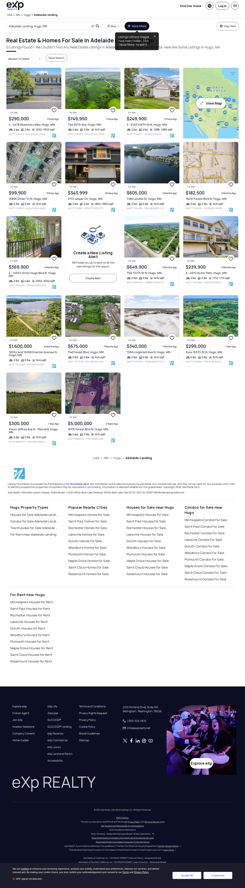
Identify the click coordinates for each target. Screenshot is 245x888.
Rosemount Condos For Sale (205, 579)
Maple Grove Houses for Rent (31, 648)
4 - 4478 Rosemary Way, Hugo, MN (32, 125)
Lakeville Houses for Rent (29, 622)
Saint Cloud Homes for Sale (88, 567)
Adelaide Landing (139, 458)
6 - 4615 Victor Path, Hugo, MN (206, 273)
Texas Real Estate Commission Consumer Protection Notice (123, 842)
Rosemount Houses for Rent (31, 661)
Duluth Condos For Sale (202, 546)
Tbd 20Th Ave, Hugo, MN (84, 125)
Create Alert (93, 278)
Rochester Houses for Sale (146, 528)
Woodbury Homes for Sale (87, 547)
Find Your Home (190, 6)
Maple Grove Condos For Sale (206, 566)
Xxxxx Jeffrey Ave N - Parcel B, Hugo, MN (33, 430)
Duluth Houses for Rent (27, 628)
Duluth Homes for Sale (85, 541)
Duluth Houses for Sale (143, 541)
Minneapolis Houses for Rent (31, 602)
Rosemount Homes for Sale (88, 574)
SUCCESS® (54, 720)
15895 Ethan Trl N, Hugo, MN (28, 199)
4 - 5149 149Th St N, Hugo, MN (147, 125)
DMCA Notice (122, 817)
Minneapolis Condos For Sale (206, 520)
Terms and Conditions (92, 706)
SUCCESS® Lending (59, 726)
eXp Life (52, 706)
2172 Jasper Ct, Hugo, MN (85, 199)
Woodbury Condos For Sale (204, 553)
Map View (230, 26)
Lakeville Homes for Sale (86, 534)
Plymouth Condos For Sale (204, 559)
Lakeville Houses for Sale (144, 534)
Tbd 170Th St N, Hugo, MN (144, 273)
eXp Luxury (54, 747)
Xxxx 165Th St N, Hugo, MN (204, 352)
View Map (214, 103)
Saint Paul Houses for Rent (30, 608)
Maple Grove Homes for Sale (89, 561)
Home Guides (20, 740)
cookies (25, 868)
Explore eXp (19, 706)
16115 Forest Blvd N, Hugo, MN (88, 429)
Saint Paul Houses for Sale (146, 521)
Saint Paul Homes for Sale (87, 521)
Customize (217, 875)
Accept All (187, 875)
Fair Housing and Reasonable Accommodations (122, 825)
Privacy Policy (87, 720)
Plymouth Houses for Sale (145, 554)
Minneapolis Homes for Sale (89, 515)
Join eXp (17, 720)
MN (106, 458)
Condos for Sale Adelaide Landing (34, 521)
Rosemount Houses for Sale (147, 574)
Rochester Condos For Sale (205, 533)
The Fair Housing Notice (168, 846)
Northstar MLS (79, 484)
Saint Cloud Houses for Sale (147, 567)
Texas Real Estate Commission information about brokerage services (122, 837)
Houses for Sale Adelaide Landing (34, 515)
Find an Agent (20, 713)
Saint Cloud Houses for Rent (31, 655)
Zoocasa (52, 713)
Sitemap (84, 740)
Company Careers (23, 733)
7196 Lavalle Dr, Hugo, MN (144, 199)
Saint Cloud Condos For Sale (206, 572)
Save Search (56, 58)
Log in (222, 6)
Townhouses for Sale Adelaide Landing (34, 528)
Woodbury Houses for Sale (146, 547)
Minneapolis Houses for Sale (147, 515)
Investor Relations (23, 726)
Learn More (168, 849)
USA (96, 458)
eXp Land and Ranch (59, 753)
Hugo (117, 458)
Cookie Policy (87, 726)
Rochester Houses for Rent (30, 615)
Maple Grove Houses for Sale (147, 561)
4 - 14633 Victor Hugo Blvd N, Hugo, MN (32, 274)
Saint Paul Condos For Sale (204, 526)
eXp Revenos (55, 733)
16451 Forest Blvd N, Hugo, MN (206, 199)
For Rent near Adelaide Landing (33, 534)
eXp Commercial (57, 740)
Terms (125, 872)
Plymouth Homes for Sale (87, 554)
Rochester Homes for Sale (87, 528)
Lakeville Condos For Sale (203, 540)
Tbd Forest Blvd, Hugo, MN (86, 352)
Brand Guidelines (89, 733)
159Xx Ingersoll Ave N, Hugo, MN (148, 352)
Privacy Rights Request (93, 713)
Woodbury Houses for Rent (30, 635)
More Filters (139, 26)
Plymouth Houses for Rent (29, 641)
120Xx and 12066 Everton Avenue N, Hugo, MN (33, 353)
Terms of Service (151, 821)
